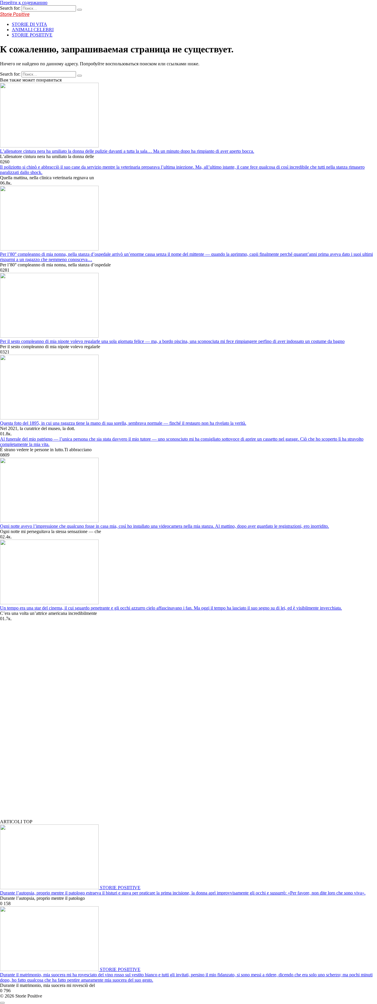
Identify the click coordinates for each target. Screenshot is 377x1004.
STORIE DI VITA (29, 24)
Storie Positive (14, 14)
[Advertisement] (44, 725)
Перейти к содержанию (23, 2)
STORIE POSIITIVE (32, 34)
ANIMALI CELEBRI (33, 29)
